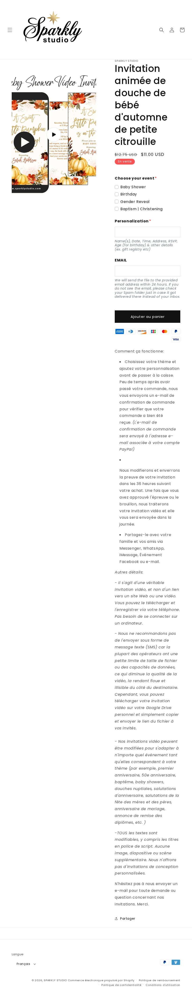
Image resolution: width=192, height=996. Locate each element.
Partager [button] (127, 918)
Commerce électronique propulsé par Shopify (101, 980)
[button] (10, 30)
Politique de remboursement (159, 980)
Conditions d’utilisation (163, 985)
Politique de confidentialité (121, 985)
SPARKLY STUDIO (55, 980)
